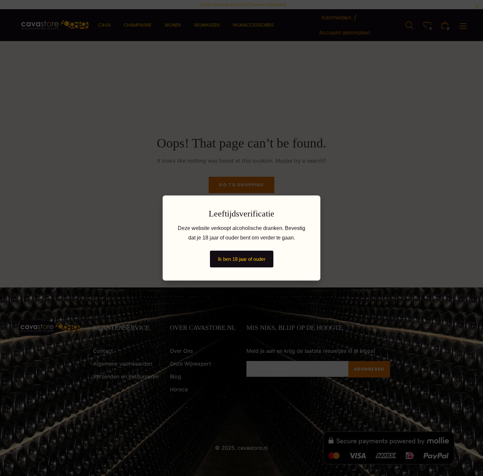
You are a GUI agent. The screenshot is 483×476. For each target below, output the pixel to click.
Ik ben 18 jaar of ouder (241, 259)
